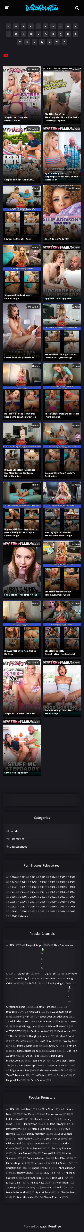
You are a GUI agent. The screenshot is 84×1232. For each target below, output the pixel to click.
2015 (43, 906)
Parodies (15, 831)
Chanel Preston (53, 1197)
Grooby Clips (70, 1041)
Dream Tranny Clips (58, 1065)
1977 (13, 882)
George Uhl (48, 1153)
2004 (72, 896)
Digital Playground (27, 1026)
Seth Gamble (64, 1133)
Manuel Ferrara (42, 1119)
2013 (23, 906)
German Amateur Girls (53, 1070)
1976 (72, 877)
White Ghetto (56, 1026)
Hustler (14, 1036)
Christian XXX (13, 1168)
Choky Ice (33, 1187)
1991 (13, 892)
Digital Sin (23, 973)
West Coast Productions (54, 1016)
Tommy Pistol (41, 1143)
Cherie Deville (40, 1168)
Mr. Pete (29, 1114)
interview (40, 1163)
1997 (72, 892)
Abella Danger (67, 1168)
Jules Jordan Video (27, 1051)
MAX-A (72, 1046)
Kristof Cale (13, 1182)
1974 (52, 877)
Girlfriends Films (15, 1007)
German (24, 916)
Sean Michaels (24, 1197)
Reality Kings (55, 983)
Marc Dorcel (67, 1036)
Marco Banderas (41, 1129)
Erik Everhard (14, 1119)
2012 (13, 906)
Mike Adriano (33, 1177)
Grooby (61, 1075)
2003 (62, 896)
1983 (72, 882)
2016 (52, 906)
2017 (62, 906)
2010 (62, 901)
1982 (62, 882)
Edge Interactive (19, 1070)
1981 (52, 882)
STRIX (52, 1051)
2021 (33, 911)
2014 (33, 906)
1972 (33, 877)
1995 (52, 892)
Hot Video (40, 1075)
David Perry (13, 1129)
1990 (72, 887)
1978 (23, 882)
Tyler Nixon (61, 1182)
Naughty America (39, 1036)
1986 (33, 887)
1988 (52, 887)
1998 (13, 896)
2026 (13, 916)
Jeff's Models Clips (27, 1046)
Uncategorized (18, 846)
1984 (13, 887)
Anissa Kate (37, 1182)
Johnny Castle (24, 1173)
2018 (72, 906)
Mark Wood (30, 1124)
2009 (52, 901)
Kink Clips (34, 1011)
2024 (62, 911)
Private (72, 973)
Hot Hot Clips (28, 1065)
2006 (23, 901)
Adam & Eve (48, 978)
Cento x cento (38, 1031)
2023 (52, 911)
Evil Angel (23, 978)
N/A (12, 945)
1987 (43, 887)
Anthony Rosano (61, 1148)
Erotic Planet (33, 1055)
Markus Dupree (15, 1163)
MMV (74, 1021)
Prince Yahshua (35, 1158)
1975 (62, 877)
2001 (43, 896)
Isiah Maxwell (13, 1143)
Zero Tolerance (15, 1075)
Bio (28, 1109)
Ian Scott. (61, 1163)
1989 (62, 887)
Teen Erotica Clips (50, 1021)
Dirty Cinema (38, 1080)
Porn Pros (22, 1041)
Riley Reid (49, 1173)
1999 (23, 896)
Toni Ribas (61, 1158)
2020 (23, 911)
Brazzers (11, 1011)
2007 (33, 901)
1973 (43, 877)
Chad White (56, 1187)
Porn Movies (17, 839)
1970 (13, 877)
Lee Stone (24, 1153)
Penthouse (63, 1031)
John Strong (56, 1124)
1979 (33, 882)
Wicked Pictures (19, 1021)
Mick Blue (47, 1109)
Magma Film (13, 1080)
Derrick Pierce (52, 1138)
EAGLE (32, 983)
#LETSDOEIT (13, 1031)
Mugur (13, 1187)
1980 (43, 882)
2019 (13, 911)
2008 (43, 901)
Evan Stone (33, 1148)
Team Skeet (38, 1060)
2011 (72, 901)
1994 (43, 892)
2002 (52, 896)
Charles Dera (68, 1192)
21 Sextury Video (62, 1011)
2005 (13, 901)
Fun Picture (45, 1041)
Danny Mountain (36, 1133)
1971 (23, 877)
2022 (43, 911)
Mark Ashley (25, 1138)
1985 (23, 887)
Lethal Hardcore (46, 1007)
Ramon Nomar (54, 1114)
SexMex (53, 1046)
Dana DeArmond (15, 1192)
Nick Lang (57, 1177)
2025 (72, 911)
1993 (33, 892)
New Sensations (63, 945)
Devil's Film (22, 1016)
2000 (33, 896)
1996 (62, 892)
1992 (23, 892)
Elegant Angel (34, 945)
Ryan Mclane (43, 1192)
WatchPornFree (50, 1226)
